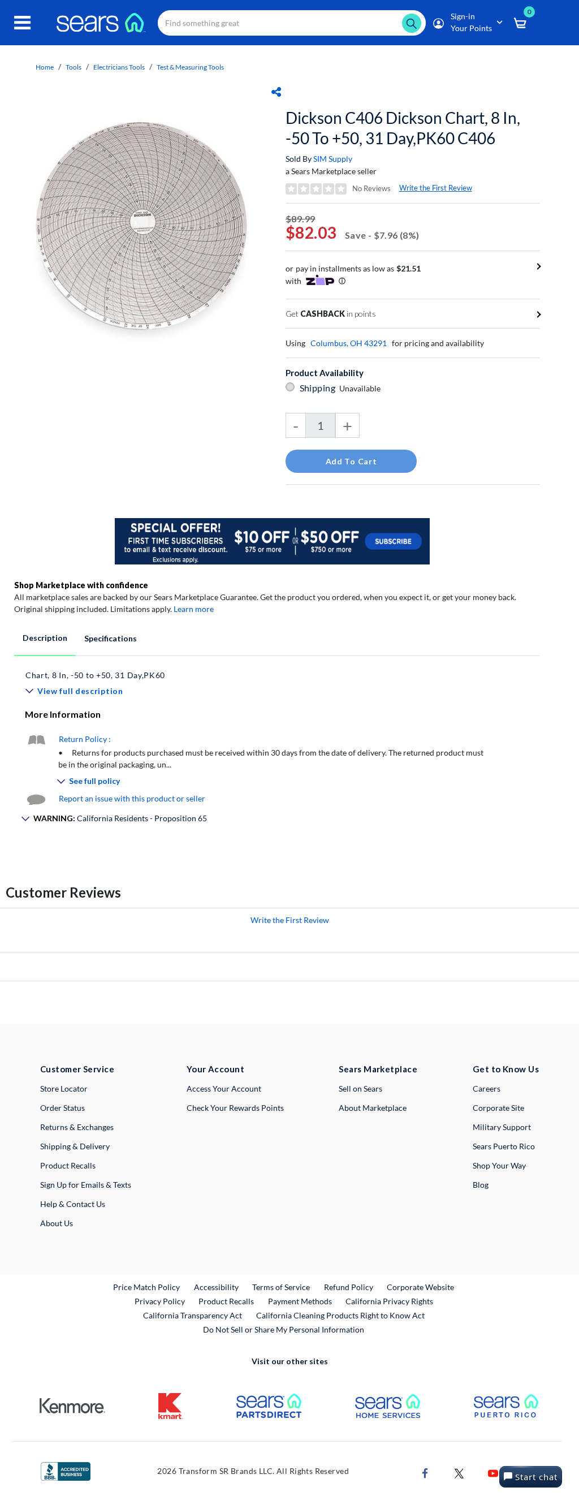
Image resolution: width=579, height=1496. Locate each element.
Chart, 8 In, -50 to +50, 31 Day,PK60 (95, 675)
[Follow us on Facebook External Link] (425, 1472)
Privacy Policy (160, 1301)
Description (45, 638)
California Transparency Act (192, 1315)
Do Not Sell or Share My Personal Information (283, 1329)
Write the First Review (435, 187)
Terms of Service (281, 1287)
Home (45, 67)
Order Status (62, 1108)
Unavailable (361, 388)
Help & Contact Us (72, 1204)
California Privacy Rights (389, 1301)
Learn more (194, 609)
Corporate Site (498, 1108)
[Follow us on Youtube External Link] (493, 1472)
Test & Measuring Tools (190, 67)
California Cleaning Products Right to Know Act (340, 1315)
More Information (63, 714)
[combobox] (292, 23)
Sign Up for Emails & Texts (85, 1184)
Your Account (215, 1069)
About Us (56, 1223)
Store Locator (64, 1088)
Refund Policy (348, 1287)
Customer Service (77, 1069)
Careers (486, 1088)
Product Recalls (68, 1165)
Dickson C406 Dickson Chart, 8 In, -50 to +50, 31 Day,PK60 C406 (403, 128)
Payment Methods (300, 1301)
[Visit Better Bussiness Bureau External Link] (65, 1470)
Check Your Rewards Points (235, 1108)
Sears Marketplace (378, 1069)
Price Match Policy (146, 1287)
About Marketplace (373, 1108)
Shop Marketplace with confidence (81, 585)
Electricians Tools (119, 67)
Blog (481, 1184)
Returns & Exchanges (77, 1127)
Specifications (110, 638)
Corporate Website (421, 1287)
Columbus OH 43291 (348, 343)
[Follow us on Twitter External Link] (459, 1472)
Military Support (502, 1127)
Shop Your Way (499, 1165)
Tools (73, 67)
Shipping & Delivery (75, 1146)
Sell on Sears (360, 1088)
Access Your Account (224, 1088)
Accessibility (216, 1287)
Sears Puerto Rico (504, 1146)
